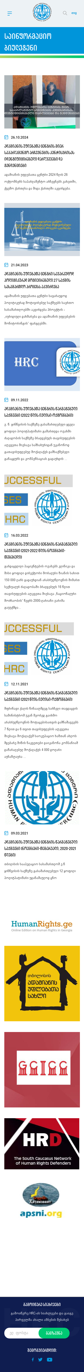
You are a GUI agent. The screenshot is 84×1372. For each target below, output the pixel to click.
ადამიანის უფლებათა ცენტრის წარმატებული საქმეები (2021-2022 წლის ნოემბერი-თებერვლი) (41, 551)
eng (74, 13)
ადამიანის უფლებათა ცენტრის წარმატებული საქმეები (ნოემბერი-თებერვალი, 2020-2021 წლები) (41, 848)
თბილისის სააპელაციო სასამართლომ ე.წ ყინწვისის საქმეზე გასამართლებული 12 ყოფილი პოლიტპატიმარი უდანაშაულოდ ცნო (40, 871)
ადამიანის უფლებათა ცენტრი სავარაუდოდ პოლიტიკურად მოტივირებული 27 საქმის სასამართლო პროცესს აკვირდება (39, 280)
